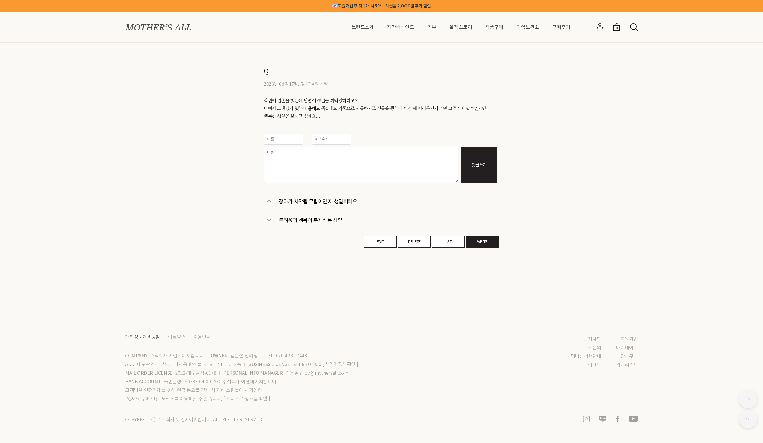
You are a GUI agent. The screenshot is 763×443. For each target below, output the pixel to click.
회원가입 (629, 339)
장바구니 (629, 356)
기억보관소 (528, 27)
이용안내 (202, 337)
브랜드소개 (362, 27)
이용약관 (176, 337)
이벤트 (594, 365)
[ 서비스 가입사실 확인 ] (246, 399)
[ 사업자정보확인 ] (340, 364)
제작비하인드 (400, 27)
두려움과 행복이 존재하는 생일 (310, 220)
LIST (448, 241)
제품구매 (494, 27)
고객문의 (592, 348)
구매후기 (561, 27)
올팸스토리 (460, 27)
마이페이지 (627, 348)
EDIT (380, 241)
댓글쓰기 (479, 165)
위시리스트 (627, 365)
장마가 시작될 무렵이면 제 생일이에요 (318, 201)
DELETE (414, 241)
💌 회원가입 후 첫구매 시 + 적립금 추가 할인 (381, 6)
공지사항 (592, 339)
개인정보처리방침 (142, 337)
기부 (431, 27)
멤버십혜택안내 (586, 356)
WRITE (482, 241)
